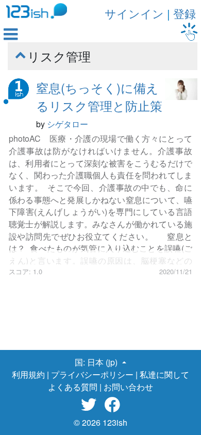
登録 (184, 13)
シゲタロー (67, 124)
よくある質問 (72, 387)
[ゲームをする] (189, 32)
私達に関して (164, 374)
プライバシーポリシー (92, 374)
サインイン (134, 13)
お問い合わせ (128, 387)
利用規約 (28, 374)
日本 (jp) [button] (103, 362)
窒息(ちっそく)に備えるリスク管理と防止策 (99, 96)
